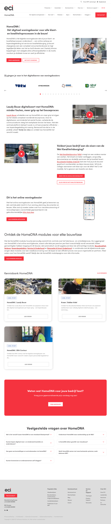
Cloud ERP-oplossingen (89, 2)
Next (106, 84)
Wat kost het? (101, 15)
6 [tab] (53, 94)
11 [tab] (66, 94)
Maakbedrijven (51, 492)
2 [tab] (43, 94)
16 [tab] (79, 94)
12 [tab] (69, 94)
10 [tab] (64, 94)
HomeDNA (9, 15)
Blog (69, 497)
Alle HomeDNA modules (14, 258)
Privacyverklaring (9, 516)
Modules (59, 15)
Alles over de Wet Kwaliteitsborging (71, 182)
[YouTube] (7, 510)
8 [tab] (59, 94)
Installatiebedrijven (52, 501)
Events (69, 503)
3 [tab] (46, 94)
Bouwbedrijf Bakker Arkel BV (68, 161)
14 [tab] (74, 94)
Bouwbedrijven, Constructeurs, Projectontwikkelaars (53, 496)
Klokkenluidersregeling (46, 516)
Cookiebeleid (19, 516)
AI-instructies (103, 503)
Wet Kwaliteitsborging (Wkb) (71, 154)
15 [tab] (77, 94)
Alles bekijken (102, 273)
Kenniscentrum (72, 492)
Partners (102, 500)
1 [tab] (40, 94)
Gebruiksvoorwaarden (31, 516)
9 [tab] (61, 94)
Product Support (88, 499)
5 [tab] (51, 94)
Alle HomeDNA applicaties (16, 219)
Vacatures (103, 497)
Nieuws (70, 500)
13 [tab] (72, 94)
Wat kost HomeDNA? (30, 60)
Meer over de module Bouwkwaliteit (71, 176)
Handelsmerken (58, 516)
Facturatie (88, 503)
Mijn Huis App (28, 212)
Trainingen (89, 496)
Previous (5, 84)
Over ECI (102, 492)
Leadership (103, 495)
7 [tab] (56, 94)
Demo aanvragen (14, 60)
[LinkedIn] (5, 510)
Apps (67, 15)
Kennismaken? (10, 495)
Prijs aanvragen (55, 404)
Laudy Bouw (11, 115)
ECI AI (103, 8)
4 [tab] (48, 94)
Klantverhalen (71, 495)
